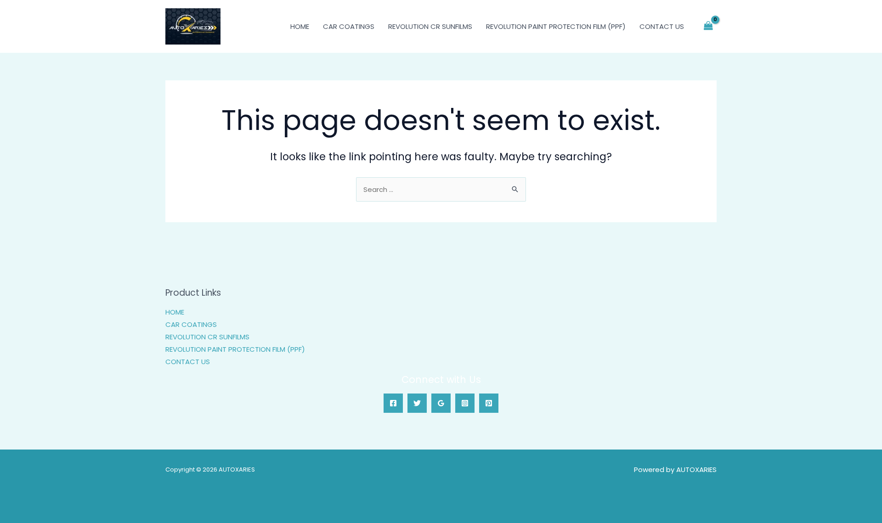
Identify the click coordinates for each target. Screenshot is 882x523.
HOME (299, 26)
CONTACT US (661, 26)
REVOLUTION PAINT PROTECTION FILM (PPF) (556, 26)
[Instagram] (465, 403)
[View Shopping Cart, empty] (708, 26)
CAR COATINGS (348, 26)
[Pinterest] (488, 403)
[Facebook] (393, 403)
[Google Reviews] (441, 403)
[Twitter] (417, 403)
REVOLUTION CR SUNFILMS (430, 26)
